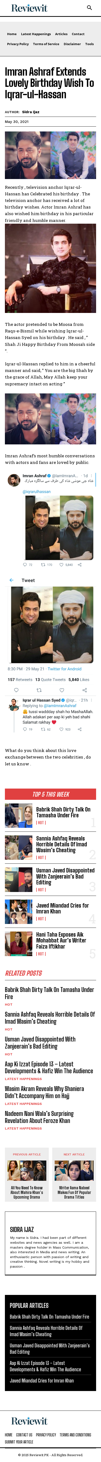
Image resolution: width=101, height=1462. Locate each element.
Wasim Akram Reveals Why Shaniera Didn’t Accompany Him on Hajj (44, 1092)
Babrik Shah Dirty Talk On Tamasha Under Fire (63, 812)
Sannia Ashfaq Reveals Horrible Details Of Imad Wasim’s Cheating (61, 844)
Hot (41, 823)
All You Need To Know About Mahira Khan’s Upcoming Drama (27, 1192)
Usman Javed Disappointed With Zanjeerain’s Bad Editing (65, 876)
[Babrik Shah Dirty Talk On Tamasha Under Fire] (18, 815)
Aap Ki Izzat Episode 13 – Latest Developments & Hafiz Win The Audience (49, 1068)
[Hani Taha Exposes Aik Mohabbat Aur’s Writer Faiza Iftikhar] (18, 943)
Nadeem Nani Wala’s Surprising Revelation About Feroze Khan (39, 1117)
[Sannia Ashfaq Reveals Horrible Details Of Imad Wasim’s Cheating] (18, 847)
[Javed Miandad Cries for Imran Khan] (18, 912)
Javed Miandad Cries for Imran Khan (62, 908)
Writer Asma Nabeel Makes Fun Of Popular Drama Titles (74, 1192)
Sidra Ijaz (30, 112)
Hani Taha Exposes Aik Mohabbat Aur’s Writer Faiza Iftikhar (61, 940)
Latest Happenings (23, 1079)
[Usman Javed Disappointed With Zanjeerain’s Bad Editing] (18, 879)
